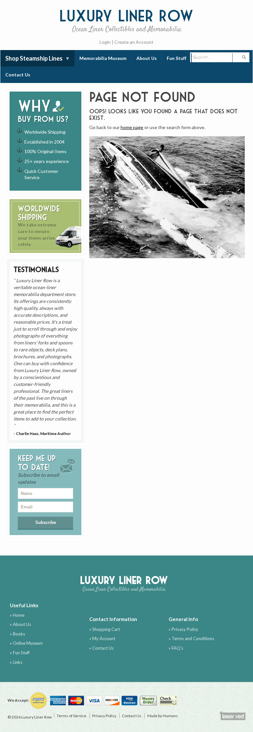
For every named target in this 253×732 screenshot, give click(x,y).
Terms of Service (71, 715)
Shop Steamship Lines (34, 58)
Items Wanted (212, 58)
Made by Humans (162, 715)
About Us (146, 58)
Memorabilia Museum (102, 58)
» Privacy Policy (183, 629)
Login (105, 42)
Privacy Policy (104, 715)
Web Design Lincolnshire (232, 715)
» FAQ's (176, 648)
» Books (17, 634)
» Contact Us (101, 648)
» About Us (20, 624)
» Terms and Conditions (191, 638)
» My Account (102, 638)
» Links (16, 662)
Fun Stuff (176, 58)
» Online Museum (26, 643)
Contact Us (17, 74)
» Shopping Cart (104, 629)
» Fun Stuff (20, 652)
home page (132, 127)
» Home (17, 615)
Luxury (126, 20)
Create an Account (134, 42)
